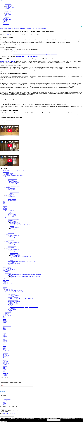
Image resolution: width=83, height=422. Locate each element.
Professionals (5, 10)
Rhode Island (5, 362)
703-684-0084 (6, 413)
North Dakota (5, 356)
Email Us (13, 413)
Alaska (4, 317)
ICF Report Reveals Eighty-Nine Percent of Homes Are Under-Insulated (25, 276)
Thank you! (5, 287)
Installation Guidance (12, 214)
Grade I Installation (14, 253)
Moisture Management (15, 223)
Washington (5, 371)
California (5, 321)
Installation (7, 8)
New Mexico (5, 353)
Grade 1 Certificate (9, 289)
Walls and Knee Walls (14, 192)
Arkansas (4, 320)
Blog (4, 22)
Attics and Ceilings (14, 190)
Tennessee (5, 366)
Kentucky (5, 336)
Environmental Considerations (14, 186)
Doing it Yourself (11, 189)
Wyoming (5, 375)
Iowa (4, 334)
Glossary (7, 313)
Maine (4, 339)
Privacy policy (57, 419)
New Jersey (5, 351)
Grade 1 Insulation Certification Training (13, 290)
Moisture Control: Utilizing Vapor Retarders (22, 224)
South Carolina (6, 363)
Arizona (4, 319)
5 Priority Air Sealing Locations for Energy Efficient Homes (22, 298)
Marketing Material (12, 309)
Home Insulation (11, 294)
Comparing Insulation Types (13, 177)
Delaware (5, 324)
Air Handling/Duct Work (13, 303)
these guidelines (6, 34)
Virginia (4, 370)
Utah (4, 368)
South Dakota (5, 364)
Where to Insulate (11, 180)
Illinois (4, 332)
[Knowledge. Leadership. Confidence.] (1, 0)
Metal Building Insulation (13, 304)
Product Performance (12, 305)
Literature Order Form (7, 268)
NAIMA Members (9, 173)
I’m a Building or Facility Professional (10, 210)
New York (5, 354)
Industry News (8, 273)
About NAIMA (6, 24)
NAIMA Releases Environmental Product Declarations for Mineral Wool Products (24, 274)
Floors (11, 193)
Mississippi (5, 344)
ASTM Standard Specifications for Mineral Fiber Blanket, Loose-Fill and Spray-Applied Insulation (35, 54)
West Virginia (5, 373)
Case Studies (5, 204)
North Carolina (6, 355)
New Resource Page (7, 270)
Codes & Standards (12, 215)
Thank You (5, 284)
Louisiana (5, 337)
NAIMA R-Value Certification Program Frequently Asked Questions (24, 307)
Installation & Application (13, 297)
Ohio (4, 357)
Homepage (5, 209)
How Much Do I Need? (10, 7)
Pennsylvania (5, 361)
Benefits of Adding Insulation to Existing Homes (13, 175)
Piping (6, 15)
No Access (5, 278)
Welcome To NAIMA (7, 315)
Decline (52, 419)
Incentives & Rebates (7, 399)
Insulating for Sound (12, 199)
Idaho (4, 330)
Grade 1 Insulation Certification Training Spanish (15, 291)
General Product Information (14, 295)
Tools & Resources (6, 288)
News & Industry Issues (7, 271)
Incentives (5, 18)
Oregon (4, 360)
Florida (4, 327)
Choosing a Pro (11, 194)
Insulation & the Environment (14, 301)
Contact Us (5, 206)
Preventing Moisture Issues (13, 183)
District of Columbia (7, 326)
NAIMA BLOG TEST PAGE (9, 269)
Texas (4, 367)
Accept (48, 419)
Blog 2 (4, 202)
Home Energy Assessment (13, 182)
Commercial (7, 13)
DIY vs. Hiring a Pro (12, 188)
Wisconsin (5, 374)
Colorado (4, 322)
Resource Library (8, 293)
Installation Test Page (7, 267)
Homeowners (5, 2)
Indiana (4, 333)
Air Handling (8, 14)
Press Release (10, 275)
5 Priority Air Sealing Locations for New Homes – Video (14, 170)
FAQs (4, 207)
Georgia (4, 328)
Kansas (4, 335)
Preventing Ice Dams (12, 200)
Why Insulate (8, 6)
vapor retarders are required (13, 50)
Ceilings (12, 226)
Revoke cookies (4, 421)
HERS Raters (10, 264)
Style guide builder (6, 282)
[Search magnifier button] (82, 27)
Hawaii (4, 329)
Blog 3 (4, 203)
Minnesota (5, 343)
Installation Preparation (15, 222)
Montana (4, 347)
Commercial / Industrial (12, 302)
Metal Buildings (11, 233)
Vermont (4, 369)
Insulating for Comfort (12, 197)
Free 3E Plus (8, 312)
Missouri (4, 346)
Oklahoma (5, 359)
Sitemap (4, 281)
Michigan (4, 342)
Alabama (4, 316)
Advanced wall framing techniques (7, 61)
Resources (5, 20)
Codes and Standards (12, 308)
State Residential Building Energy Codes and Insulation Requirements (22, 261)
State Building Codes (7, 19)
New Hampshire (6, 350)
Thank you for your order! (8, 285)
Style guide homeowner (7, 283)
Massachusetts (5, 341)
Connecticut (5, 323)
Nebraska (4, 348)
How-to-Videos (11, 310)
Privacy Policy (6, 280)
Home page (5, 208)
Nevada (4, 349)
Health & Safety (8, 174)
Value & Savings (11, 196)
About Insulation (8, 5)
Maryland (5, 340)
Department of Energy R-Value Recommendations (27, 56)
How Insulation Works (12, 179)
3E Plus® (5, 21)
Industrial (7, 17)
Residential (7, 12)
